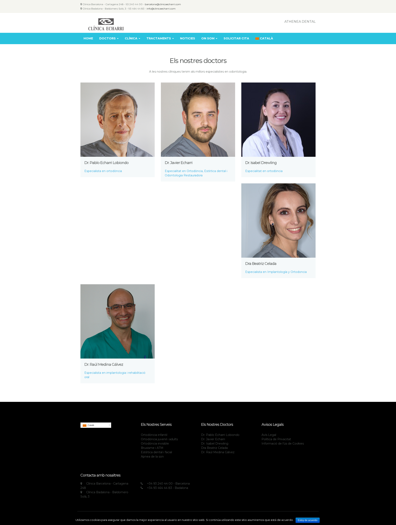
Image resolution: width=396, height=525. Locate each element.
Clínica (131, 38)
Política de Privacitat (276, 439)
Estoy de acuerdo (307, 520)
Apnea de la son (152, 456)
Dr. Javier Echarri (178, 162)
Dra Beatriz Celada (260, 263)
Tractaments (159, 38)
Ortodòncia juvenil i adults (159, 439)
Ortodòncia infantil (154, 435)
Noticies (187, 38)
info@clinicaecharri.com (161, 8)
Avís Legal (269, 435)
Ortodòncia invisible (155, 443)
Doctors (108, 38)
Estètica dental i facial (156, 452)
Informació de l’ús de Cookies (283, 443)
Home (88, 38)
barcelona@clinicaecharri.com (163, 4)
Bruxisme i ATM (152, 448)
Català (266, 38)
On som (208, 38)
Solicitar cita (236, 38)
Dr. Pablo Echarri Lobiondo (106, 162)
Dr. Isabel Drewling (261, 162)
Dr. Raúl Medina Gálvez (103, 364)
